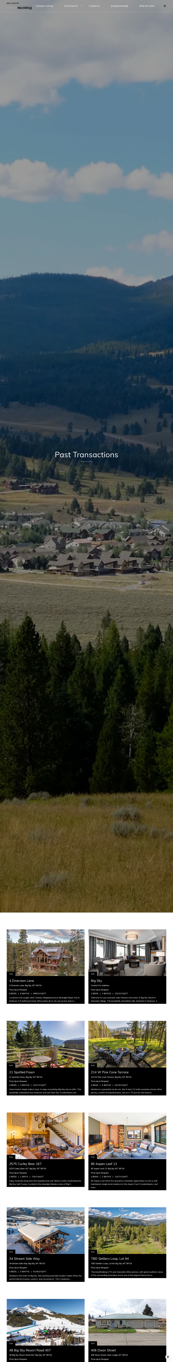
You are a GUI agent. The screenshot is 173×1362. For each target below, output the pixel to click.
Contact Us (94, 6)
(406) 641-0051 (147, 6)
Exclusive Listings (44, 6)
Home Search (71, 6)
